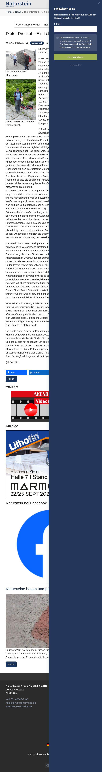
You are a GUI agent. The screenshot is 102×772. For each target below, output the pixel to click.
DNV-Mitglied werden (28, 24)
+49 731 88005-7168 (17, 699)
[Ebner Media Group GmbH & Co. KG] (18, 4)
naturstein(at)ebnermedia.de (21, 703)
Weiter (11, 664)
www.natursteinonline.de (19, 706)
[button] (16, 372)
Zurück (11, 379)
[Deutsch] (48, 744)
